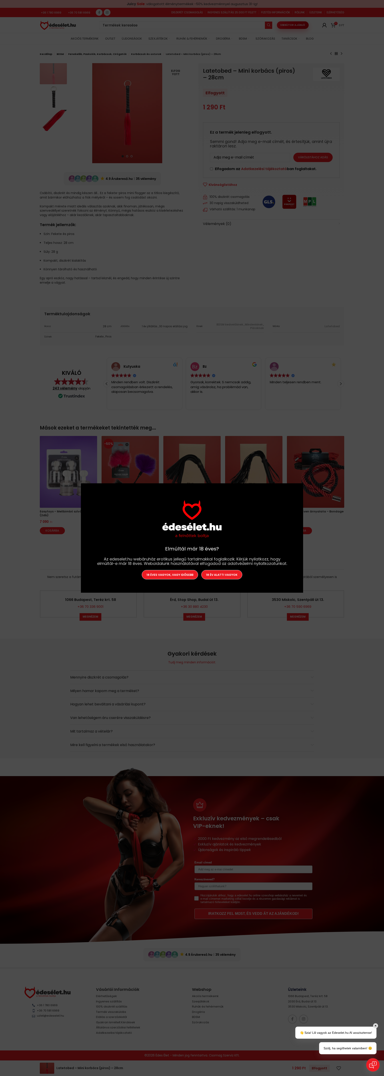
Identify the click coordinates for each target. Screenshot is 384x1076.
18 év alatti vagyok (222, 574)
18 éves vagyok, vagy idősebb (169, 574)
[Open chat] (373, 1065)
